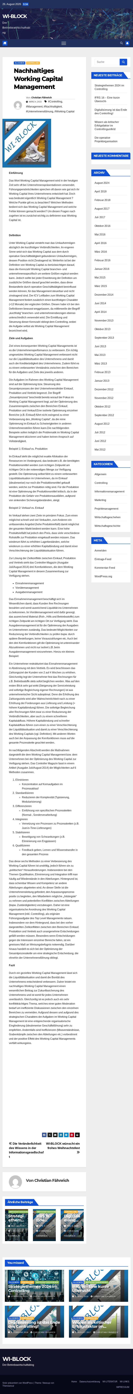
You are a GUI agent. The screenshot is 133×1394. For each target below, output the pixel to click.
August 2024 (102, 182)
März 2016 (101, 251)
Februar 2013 (102, 372)
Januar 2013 (102, 380)
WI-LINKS (124, 1381)
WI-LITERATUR (110, 1381)
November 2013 (104, 320)
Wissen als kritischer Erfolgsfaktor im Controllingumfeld (107, 126)
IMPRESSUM (122, 1387)
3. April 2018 (82, 1296)
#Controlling (55, 101)
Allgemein (19, 63)
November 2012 (104, 398)
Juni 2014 (100, 303)
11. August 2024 (20, 1296)
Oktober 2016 (102, 226)
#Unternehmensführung (39, 111)
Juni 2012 (100, 441)
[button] (121, 43)
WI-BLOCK (14, 16)
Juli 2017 (100, 217)
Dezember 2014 (104, 294)
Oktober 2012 (102, 406)
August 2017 (102, 208)
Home (74, 1381)
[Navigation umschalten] (63, 43)
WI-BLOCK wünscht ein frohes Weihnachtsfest (63, 1146)
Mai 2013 (100, 355)
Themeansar (8, 1386)
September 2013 (104, 337)
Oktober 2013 (102, 329)
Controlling (33, 63)
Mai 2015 (100, 277)
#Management (34, 106)
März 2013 (101, 363)
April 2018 (101, 191)
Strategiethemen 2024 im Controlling (32, 1288)
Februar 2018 (102, 200)
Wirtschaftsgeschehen (20, 1212)
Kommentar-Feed (105, 567)
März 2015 (101, 286)
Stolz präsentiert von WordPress (18, 1383)
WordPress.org (103, 576)
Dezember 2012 (104, 389)
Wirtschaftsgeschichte (107, 526)
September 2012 (104, 415)
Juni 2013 (100, 346)
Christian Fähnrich (41, 97)
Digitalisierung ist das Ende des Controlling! (34, 1324)
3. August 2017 (83, 1332)
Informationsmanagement (109, 491)
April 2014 (101, 312)
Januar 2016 (102, 269)
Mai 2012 (100, 449)
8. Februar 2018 (20, 1332)
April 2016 (101, 243)
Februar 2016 (102, 260)
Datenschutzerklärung (89, 1381)
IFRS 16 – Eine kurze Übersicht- (90, 1288)
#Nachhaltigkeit (53, 106)
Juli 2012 (100, 432)
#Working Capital (64, 111)
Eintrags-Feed (103, 559)
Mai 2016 (100, 234)
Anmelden (101, 550)
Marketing (100, 500)
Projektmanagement (106, 508)
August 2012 (102, 423)
